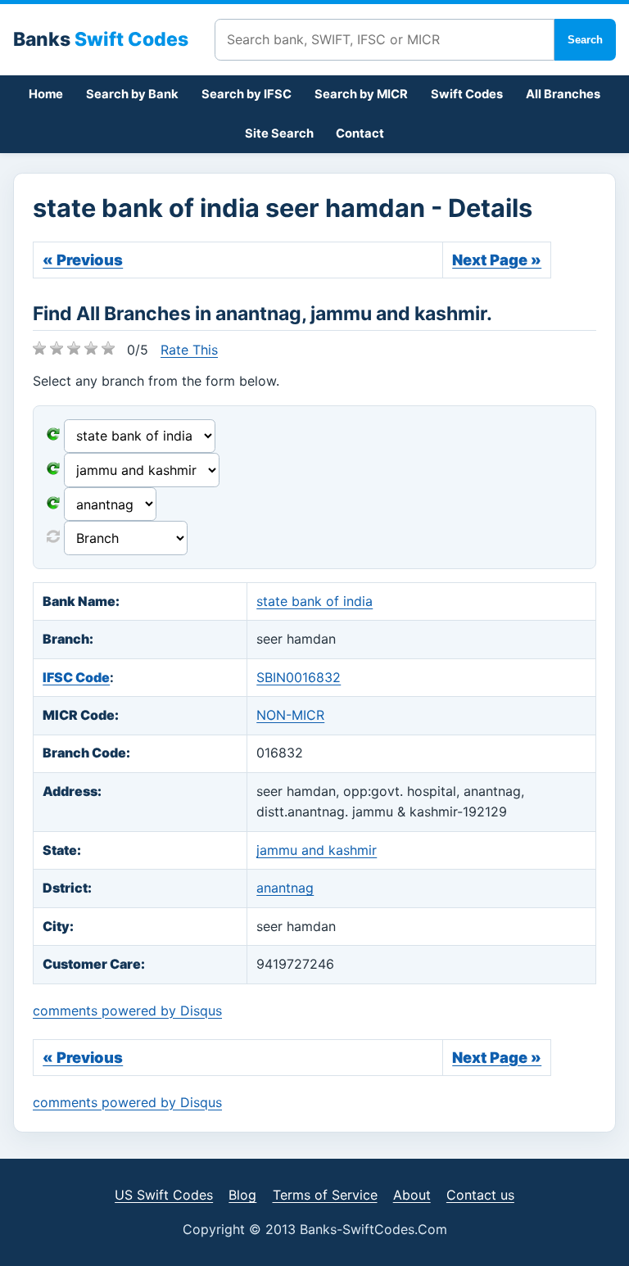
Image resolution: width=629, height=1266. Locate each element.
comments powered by (127, 1010)
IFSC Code (76, 677)
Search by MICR (361, 94)
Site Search (279, 133)
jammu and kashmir (316, 850)
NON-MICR (290, 715)
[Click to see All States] (53, 470)
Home (46, 94)
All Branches (563, 94)
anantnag (285, 887)
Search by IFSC (246, 94)
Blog (242, 1195)
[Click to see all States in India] (53, 504)
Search (585, 40)
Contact (360, 133)
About (412, 1195)
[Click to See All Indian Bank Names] (53, 435)
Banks (100, 39)
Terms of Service (325, 1195)
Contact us (480, 1195)
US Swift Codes (164, 1195)
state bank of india (314, 601)
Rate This (189, 349)
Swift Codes (467, 94)
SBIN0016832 (298, 677)
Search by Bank (132, 94)
